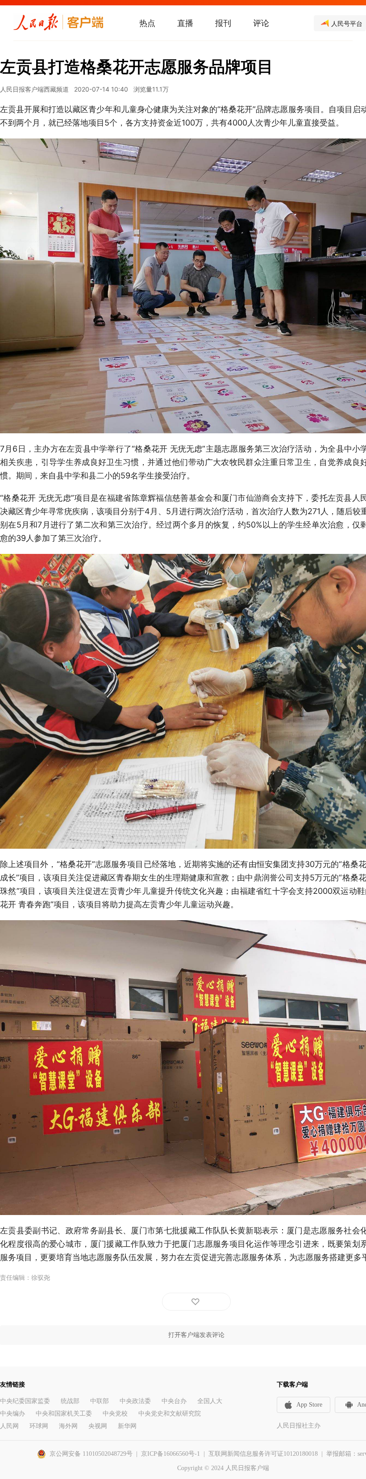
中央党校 (115, 1413)
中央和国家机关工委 (64, 1413)
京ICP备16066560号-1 (170, 1453)
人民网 (9, 1426)
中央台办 (174, 1401)
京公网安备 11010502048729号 (91, 1453)
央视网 (97, 1426)
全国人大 (209, 1401)
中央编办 (12, 1413)
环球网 (38, 1426)
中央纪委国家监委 (25, 1401)
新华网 (127, 1426)
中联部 (99, 1401)
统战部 (70, 1401)
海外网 (68, 1426)
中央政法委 (135, 1401)
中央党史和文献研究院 (169, 1413)
